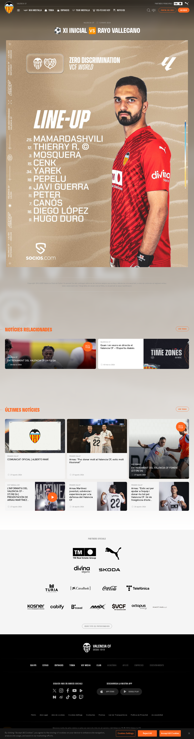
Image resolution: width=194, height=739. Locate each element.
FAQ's (33, 715)
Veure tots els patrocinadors (97, 626)
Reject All (147, 733)
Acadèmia (111, 665)
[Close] (189, 733)
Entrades (64, 10)
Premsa (102, 715)
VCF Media (86, 665)
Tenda (51, 10)
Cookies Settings (75, 715)
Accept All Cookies (170, 733)
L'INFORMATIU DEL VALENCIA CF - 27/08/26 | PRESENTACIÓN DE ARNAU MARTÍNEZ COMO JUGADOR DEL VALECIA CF (19, 497)
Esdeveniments (157, 665)
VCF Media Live (13, 485)
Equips (33, 665)
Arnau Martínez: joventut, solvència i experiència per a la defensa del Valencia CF (81, 494)
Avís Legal (44, 715)
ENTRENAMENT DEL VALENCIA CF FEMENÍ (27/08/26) (154, 469)
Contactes (90, 715)
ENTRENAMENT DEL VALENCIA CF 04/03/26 (31, 360)
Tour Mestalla (82, 10)
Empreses (139, 665)
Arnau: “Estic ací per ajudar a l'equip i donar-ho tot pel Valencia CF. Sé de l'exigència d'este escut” (142, 495)
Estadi (45, 665)
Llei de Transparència (118, 715)
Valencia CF (12, 357)
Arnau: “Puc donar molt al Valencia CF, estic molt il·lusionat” (96, 461)
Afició (126, 665)
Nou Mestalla (35, 10)
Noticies (121, 10)
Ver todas (182, 328)
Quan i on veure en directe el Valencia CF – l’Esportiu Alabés (117, 347)
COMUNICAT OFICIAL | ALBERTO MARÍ (28, 459)
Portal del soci (167, 10)
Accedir (183, 10)
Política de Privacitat (139, 715)
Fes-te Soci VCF (103, 10)
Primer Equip (12, 456)
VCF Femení (136, 464)
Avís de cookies (58, 715)
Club (99, 665)
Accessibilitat (157, 715)
